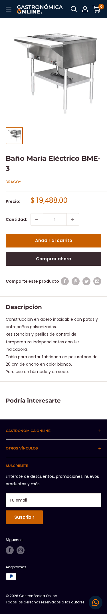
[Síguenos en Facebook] (10, 550)
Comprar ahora (53, 259)
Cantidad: (16, 219)
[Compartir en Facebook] (65, 281)
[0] (96, 9)
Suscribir (24, 517)
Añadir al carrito (53, 240)
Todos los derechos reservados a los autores (45, 602)
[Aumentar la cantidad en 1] (73, 219)
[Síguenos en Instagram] (21, 550)
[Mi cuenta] (85, 9)
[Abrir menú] (8, 9)
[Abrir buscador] (74, 9)
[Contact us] (95, 602)
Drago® (13, 182)
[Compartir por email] (97, 281)
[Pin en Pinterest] (76, 281)
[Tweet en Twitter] (86, 281)
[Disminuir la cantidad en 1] (37, 219)
